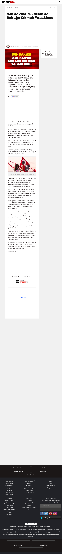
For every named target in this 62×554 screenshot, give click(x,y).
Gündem (53, 7)
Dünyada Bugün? (9, 505)
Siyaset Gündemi (9, 502)
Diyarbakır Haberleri (9, 494)
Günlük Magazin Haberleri (9, 509)
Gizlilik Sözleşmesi (50, 485)
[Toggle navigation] (38, 1)
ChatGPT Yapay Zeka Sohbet (29, 511)
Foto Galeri (9, 512)
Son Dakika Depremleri (18, 471)
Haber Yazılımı (43, 545)
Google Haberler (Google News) (29, 507)
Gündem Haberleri (14, 7)
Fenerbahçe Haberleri (29, 487)
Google (29, 505)
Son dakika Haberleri (43, 467)
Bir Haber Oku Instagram (55, 513)
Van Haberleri (9, 490)
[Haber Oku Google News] (50, 517)
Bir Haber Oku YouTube (50, 513)
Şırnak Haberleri (9, 492)
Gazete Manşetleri (31, 474)
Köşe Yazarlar (9, 511)
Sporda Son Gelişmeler (9, 503)
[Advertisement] (31, 31)
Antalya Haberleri (9, 488)
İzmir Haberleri (9, 487)
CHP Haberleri (29, 485)
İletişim (50, 483)
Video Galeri (9, 514)
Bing (29, 509)
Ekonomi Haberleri (9, 507)
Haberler (8, 7)
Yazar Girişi (31, 549)
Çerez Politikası (50, 487)
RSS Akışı (51, 488)
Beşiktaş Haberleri (29, 490)
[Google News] (15, 96)
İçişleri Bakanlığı (29, 503)
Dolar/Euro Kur (29, 483)
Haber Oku (23, 297)
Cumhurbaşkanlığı (29, 502)
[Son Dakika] (8, 2)
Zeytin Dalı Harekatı (29, 481)
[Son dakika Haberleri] (31, 523)
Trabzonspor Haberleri (29, 492)
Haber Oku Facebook (42, 513)
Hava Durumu (43, 471)
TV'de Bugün (18, 467)
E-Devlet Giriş (29, 500)
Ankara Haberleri (9, 485)
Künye (50, 481)
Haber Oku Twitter (46, 513)
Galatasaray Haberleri (29, 488)
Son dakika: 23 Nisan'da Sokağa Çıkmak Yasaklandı (16, 9)
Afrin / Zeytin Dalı (9, 481)
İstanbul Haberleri (9, 483)
